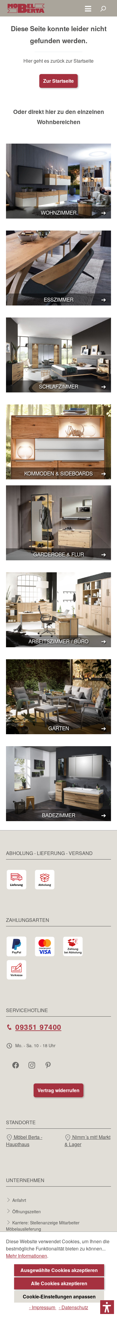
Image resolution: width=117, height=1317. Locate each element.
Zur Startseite (58, 80)
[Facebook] (16, 1065)
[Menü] (88, 8)
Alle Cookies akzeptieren (59, 1283)
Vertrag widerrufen (59, 1090)
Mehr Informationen (26, 1255)
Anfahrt (19, 1200)
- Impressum (42, 1307)
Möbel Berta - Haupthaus (24, 1141)
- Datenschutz (73, 1307)
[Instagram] (32, 1065)
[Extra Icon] (48, 1065)
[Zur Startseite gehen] (26, 8)
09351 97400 (38, 1027)
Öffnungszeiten (26, 1211)
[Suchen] (103, 8)
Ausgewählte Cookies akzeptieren (59, 1270)
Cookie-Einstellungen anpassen (59, 1296)
